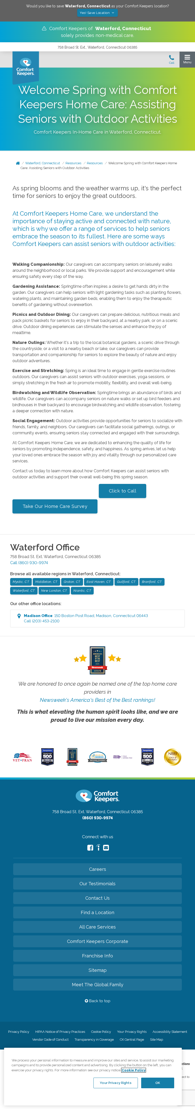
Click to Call (122, 491)
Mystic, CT (21, 582)
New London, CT (54, 590)
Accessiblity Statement (170, 1032)
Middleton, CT (46, 582)
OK (157, 1083)
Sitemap (98, 970)
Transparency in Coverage (94, 1039)
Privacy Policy (18, 1032)
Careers (97, 869)
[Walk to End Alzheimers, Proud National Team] (123, 758)
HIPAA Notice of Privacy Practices (60, 1032)
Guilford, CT (126, 582)
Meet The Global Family (97, 984)
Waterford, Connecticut (42, 163)
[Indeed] (98, 848)
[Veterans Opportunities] (22, 762)
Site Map (156, 1039)
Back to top (99, 1001)
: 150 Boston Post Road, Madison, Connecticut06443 (86, 618)
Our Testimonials (97, 883)
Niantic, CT (82, 590)
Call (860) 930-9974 (29, 562)
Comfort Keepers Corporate (97, 941)
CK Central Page (132, 1039)
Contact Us (97, 898)
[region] (93, 1076)
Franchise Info (97, 955)
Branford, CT (152, 582)
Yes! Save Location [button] (95, 13)
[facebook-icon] (90, 848)
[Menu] (187, 60)
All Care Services (97, 927)
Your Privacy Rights (132, 1032)
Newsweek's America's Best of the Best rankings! (97, 700)
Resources (73, 163)
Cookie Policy (101, 1032)
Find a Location (97, 912)
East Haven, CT (99, 582)
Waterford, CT (24, 590)
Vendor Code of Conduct (50, 1039)
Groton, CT (72, 582)
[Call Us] (172, 61)
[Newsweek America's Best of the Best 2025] (72, 765)
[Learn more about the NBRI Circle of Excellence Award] (173, 765)
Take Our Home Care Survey (55, 506)
